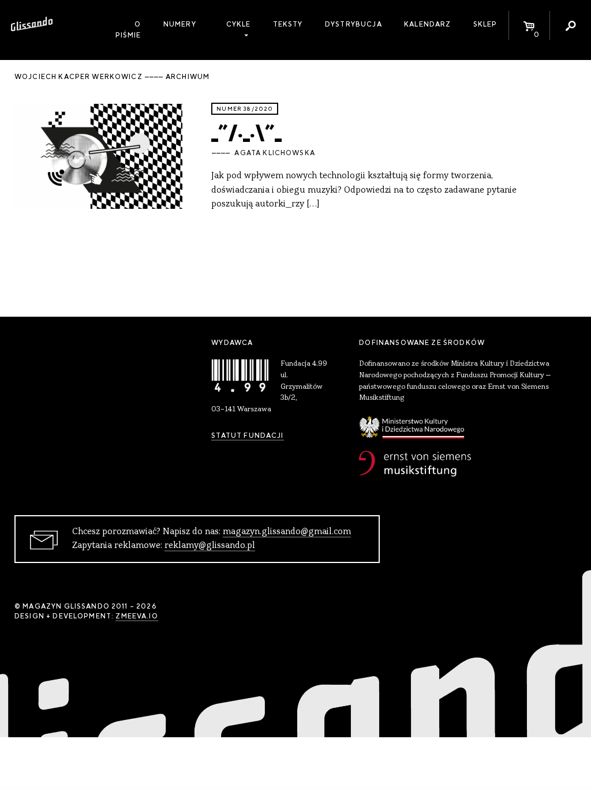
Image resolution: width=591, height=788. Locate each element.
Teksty (288, 24)
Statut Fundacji (247, 435)
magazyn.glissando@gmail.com (287, 531)
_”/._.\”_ (246, 130)
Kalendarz (427, 24)
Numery (179, 24)
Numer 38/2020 (244, 109)
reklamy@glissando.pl (209, 545)
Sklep (485, 24)
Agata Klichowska (274, 153)
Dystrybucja (353, 24)
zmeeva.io (136, 616)
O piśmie (128, 29)
